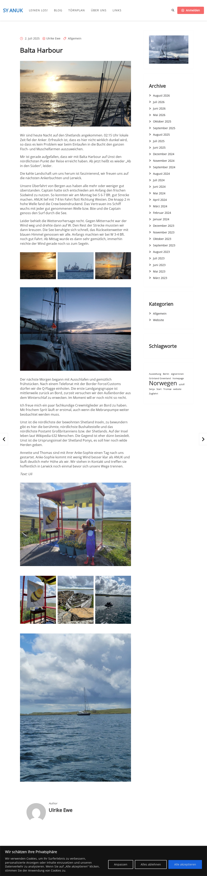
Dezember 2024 (163, 154)
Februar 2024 (162, 213)
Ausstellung (155, 374)
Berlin (166, 374)
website (177, 389)
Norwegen (163, 383)
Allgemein (74, 38)
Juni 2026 (159, 108)
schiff (181, 384)
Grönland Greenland (160, 378)
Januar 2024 (161, 219)
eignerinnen (177, 374)
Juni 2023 (159, 265)
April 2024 (160, 200)
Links (117, 10)
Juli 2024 (159, 180)
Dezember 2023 (163, 226)
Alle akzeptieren (185, 864)
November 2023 (163, 232)
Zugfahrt (153, 394)
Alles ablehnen (151, 864)
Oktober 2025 (162, 121)
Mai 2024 (159, 193)
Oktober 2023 (162, 239)
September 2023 (164, 245)
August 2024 (161, 174)
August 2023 (161, 252)
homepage (178, 378)
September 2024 (164, 167)
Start (159, 389)
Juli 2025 (159, 141)
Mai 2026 (159, 115)
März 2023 (160, 278)
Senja (152, 389)
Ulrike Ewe (53, 38)
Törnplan (76, 10)
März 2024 (160, 206)
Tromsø (167, 389)
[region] (103, 861)
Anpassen (120, 864)
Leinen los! (38, 10)
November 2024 (163, 161)
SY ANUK (13, 10)
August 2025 (161, 134)
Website (158, 320)
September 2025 (164, 128)
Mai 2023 (159, 271)
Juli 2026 (159, 102)
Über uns (99, 10)
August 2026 (161, 95)
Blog (58, 10)
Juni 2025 (159, 147)
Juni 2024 (159, 186)
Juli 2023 (159, 258)
